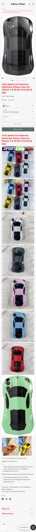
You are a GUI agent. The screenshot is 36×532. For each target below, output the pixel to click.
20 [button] (23, 80)
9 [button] (22, 78)
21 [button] (25, 80)
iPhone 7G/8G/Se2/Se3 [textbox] (11, 112)
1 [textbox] (3, 118)
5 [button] (15, 78)
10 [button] (24, 78)
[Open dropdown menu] (31, 508)
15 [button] (14, 80)
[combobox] (18, 105)
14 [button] (12, 80)
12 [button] (28, 78)
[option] (18, 46)
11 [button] (26, 78)
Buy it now (18, 129)
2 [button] (9, 78)
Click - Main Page (8, 96)
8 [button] (20, 78)
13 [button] (10, 80)
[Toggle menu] (3, 4)
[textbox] (18, 105)
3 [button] (11, 78)
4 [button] (13, 78)
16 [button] (16, 80)
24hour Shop (18, 4)
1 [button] (7, 78)
